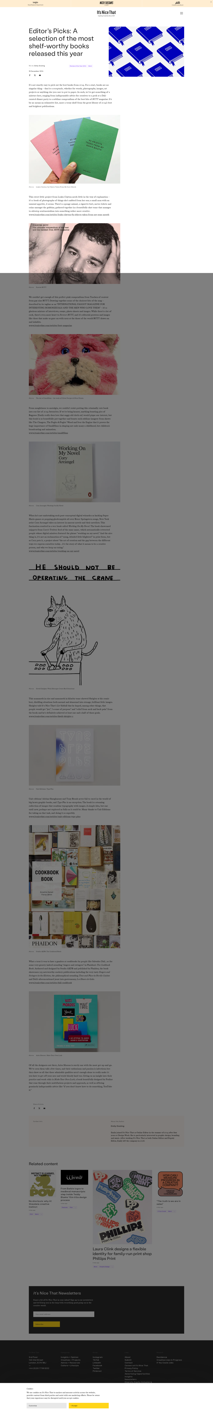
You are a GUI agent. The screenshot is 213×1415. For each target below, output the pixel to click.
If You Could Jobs (165, 1362)
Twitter (96, 1368)
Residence (162, 1357)
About (127, 1357)
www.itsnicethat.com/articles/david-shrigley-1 (51, 716)
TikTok (96, 1360)
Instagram (98, 1357)
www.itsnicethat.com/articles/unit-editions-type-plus (54, 817)
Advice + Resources (70, 1362)
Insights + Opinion (69, 1357)
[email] (40, 75)
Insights (129, 1376)
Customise (33, 1405)
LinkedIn (97, 1362)
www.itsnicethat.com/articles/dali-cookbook (50, 983)
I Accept (74, 1405)
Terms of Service (133, 1371)
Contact (129, 1362)
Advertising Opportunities (137, 1374)
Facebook (97, 1365)
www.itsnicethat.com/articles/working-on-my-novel (54, 551)
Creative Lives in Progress (169, 1360)
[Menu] (181, 13)
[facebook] (30, 75)
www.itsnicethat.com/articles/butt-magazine (50, 326)
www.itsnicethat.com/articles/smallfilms (48, 433)
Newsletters (131, 1379)
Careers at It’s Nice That (136, 1365)
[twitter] (35, 75)
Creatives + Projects (71, 1360)
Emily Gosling (39, 65)
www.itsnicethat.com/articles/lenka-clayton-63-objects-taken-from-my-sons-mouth (69, 215)
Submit (128, 1360)
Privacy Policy (131, 1368)
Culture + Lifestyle (70, 1365)
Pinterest (97, 1371)
